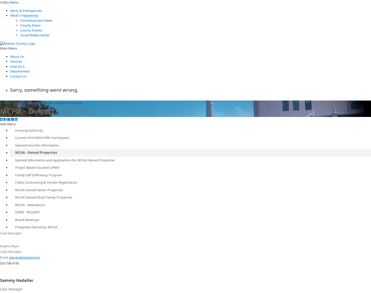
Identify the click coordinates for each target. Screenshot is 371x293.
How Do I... (18, 66)
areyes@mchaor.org (24, 258)
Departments (20, 71)
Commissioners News (36, 20)
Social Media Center (35, 35)
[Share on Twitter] (1, 119)
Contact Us (18, 76)
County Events (31, 30)
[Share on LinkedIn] (16, 119)
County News (30, 25)
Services (16, 61)
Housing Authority (26, 103)
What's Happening (24, 15)
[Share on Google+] (12, 119)
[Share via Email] (8, 119)
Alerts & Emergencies (26, 10)
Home (4, 103)
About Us (17, 56)
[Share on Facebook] (5, 119)
